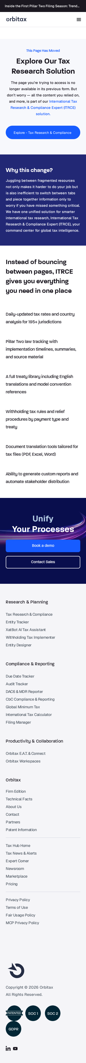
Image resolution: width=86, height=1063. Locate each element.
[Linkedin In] (8, 1048)
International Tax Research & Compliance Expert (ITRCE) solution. (44, 107)
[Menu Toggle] (78, 19)
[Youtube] (15, 1048)
